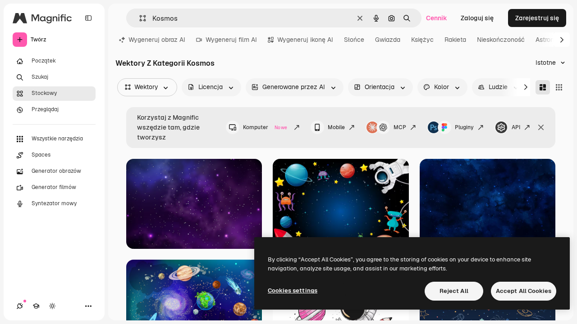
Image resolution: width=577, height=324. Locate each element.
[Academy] (36, 306)
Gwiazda (387, 40)
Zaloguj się (477, 18)
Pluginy (464, 127)
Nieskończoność (501, 40)
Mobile (336, 127)
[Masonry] (543, 87)
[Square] (559, 87)
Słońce (354, 40)
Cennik (436, 18)
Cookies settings (292, 290)
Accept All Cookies (523, 291)
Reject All (454, 291)
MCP (400, 127)
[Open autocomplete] (139, 18)
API (516, 127)
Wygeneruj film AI (231, 40)
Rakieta (455, 40)
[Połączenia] (20, 306)
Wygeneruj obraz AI (156, 40)
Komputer (265, 127)
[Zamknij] (541, 127)
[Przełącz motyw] (52, 306)
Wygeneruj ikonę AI (305, 40)
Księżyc (422, 40)
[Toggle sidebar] (88, 18)
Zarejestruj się (537, 18)
